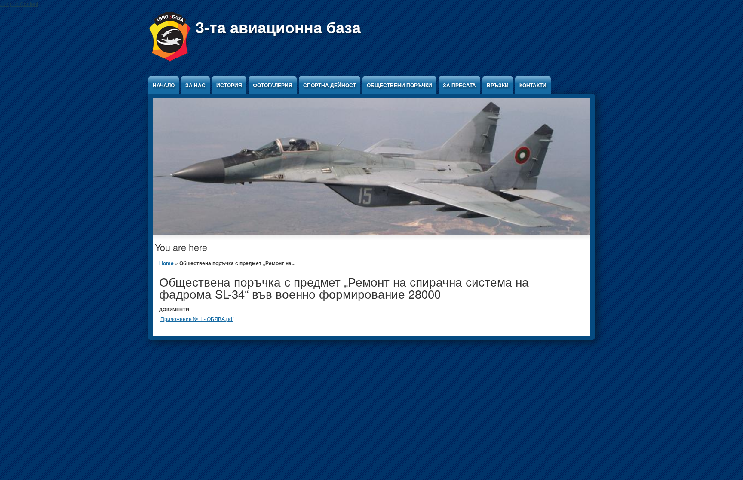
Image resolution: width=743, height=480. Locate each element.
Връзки (498, 85)
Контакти (533, 85)
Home (166, 263)
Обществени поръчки (399, 85)
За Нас (195, 85)
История (229, 85)
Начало (164, 85)
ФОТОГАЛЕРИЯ (272, 85)
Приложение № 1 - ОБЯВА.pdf (196, 318)
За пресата (459, 85)
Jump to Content (19, 3)
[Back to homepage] (169, 59)
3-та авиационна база (278, 26)
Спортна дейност (329, 85)
